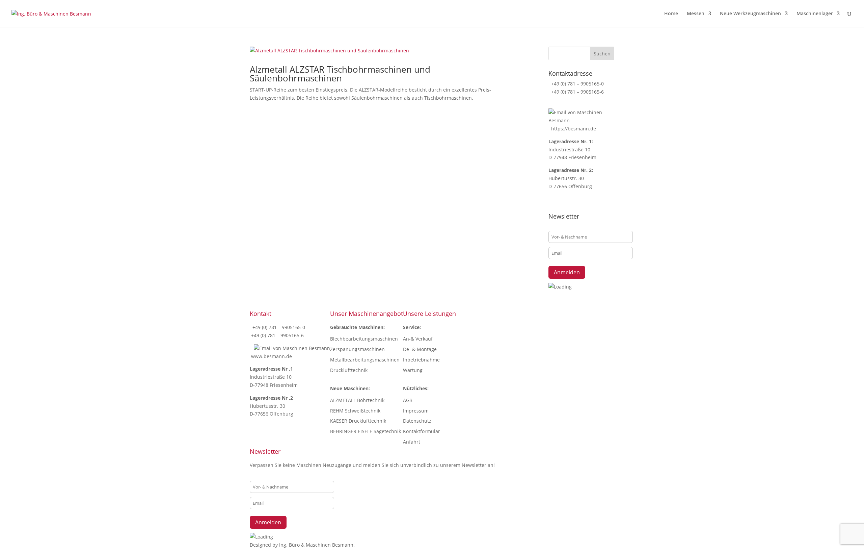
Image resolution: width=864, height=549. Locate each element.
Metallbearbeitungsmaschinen (365, 359)
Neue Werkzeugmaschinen (750, 14)
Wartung (413, 370)
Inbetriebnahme (421, 359)
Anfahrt (411, 442)
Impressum (416, 410)
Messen (695, 14)
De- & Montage (420, 349)
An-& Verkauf (418, 338)
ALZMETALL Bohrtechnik (357, 400)
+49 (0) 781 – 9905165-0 (577, 83)
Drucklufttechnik (349, 370)
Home (671, 14)
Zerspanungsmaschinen (357, 349)
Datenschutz (417, 421)
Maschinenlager (814, 14)
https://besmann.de (573, 128)
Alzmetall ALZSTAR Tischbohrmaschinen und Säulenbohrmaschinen (340, 73)
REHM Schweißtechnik (355, 410)
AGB (407, 400)
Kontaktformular (421, 431)
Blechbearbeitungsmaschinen (364, 338)
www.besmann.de (271, 356)
